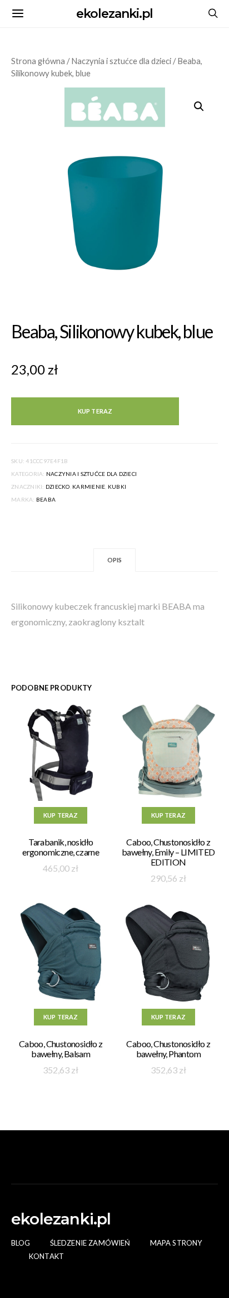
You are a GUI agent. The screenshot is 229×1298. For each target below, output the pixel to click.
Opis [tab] (114, 559)
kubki (117, 486)
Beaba (46, 499)
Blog (21, 1242)
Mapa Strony (176, 1242)
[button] (199, 106)
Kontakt (46, 1256)
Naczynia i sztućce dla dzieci (121, 61)
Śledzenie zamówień (90, 1242)
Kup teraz (95, 411)
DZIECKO (58, 486)
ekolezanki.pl (114, 13)
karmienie (88, 486)
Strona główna (38, 61)
